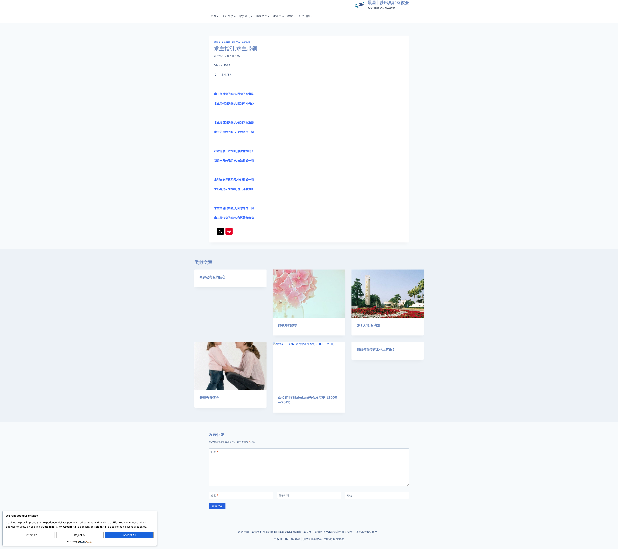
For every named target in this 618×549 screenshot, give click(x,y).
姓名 (214, 495)
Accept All (129, 535)
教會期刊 (226, 42)
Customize (30, 535)
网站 (349, 495)
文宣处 (220, 56)
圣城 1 (217, 42)
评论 (214, 452)
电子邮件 (285, 495)
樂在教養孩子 (209, 397)
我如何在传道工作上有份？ (376, 349)
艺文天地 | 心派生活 (241, 42)
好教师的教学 (287, 325)
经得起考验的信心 (212, 277)
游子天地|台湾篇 (368, 325)
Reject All (80, 535)
